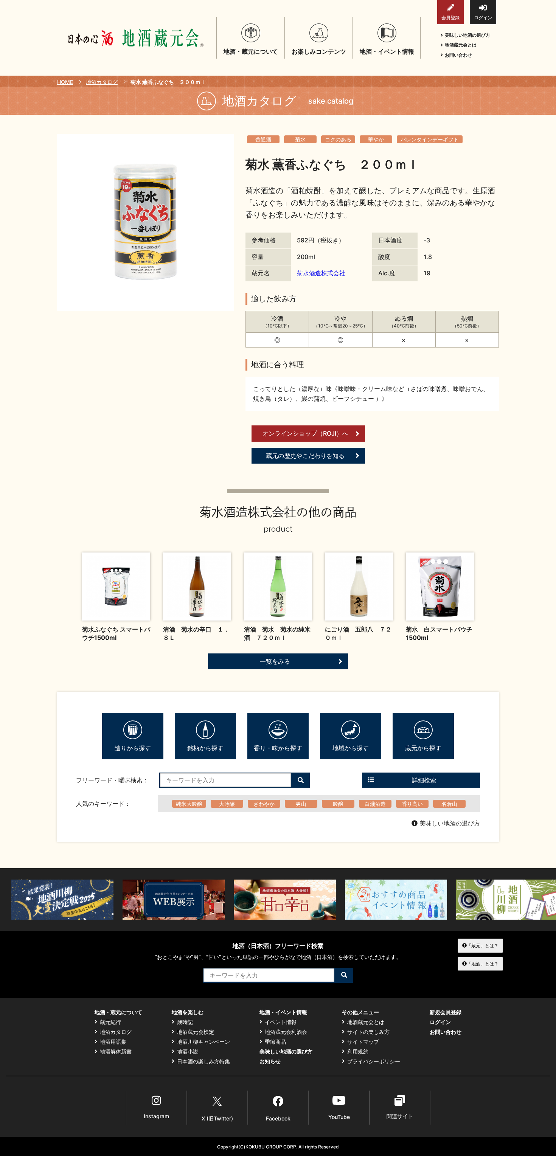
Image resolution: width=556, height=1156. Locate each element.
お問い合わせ (458, 55)
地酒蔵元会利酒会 (286, 1032)
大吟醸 (227, 804)
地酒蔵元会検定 (195, 1032)
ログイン (483, 17)
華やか (376, 139)
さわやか (264, 804)
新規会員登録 (445, 1012)
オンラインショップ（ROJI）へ (305, 433)
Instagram (156, 1116)
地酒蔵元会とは (461, 45)
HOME (65, 82)
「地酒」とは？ (483, 964)
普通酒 (263, 139)
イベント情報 (281, 1022)
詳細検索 (424, 780)
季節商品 (275, 1042)
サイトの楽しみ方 (368, 1032)
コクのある (338, 139)
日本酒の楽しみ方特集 (203, 1061)
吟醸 (338, 804)
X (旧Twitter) (217, 1118)
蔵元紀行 (110, 1022)
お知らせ (270, 1061)
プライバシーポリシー (373, 1061)
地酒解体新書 (116, 1052)
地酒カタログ (102, 82)
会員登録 (450, 17)
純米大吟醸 (189, 804)
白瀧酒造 (375, 804)
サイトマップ (363, 1042)
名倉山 (449, 804)
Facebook (278, 1118)
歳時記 (185, 1022)
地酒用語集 (113, 1042)
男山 (301, 804)
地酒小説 (187, 1052)
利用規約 (357, 1052)
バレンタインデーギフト (430, 139)
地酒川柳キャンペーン (203, 1042)
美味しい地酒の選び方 (467, 35)
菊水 (300, 139)
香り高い (412, 804)
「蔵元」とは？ (483, 945)
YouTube (339, 1117)
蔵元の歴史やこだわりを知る (305, 455)
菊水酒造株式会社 (321, 273)
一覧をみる (275, 661)
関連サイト (400, 1116)
